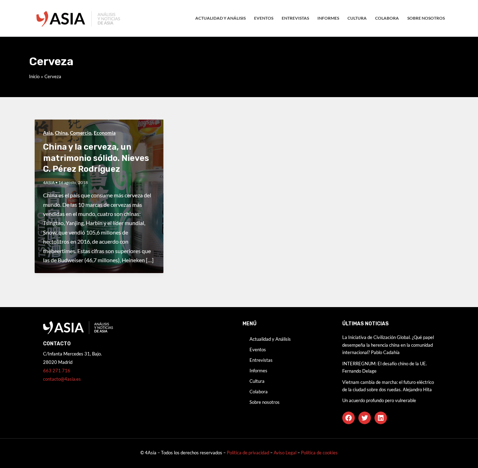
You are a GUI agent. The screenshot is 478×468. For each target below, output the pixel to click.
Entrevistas (295, 18)
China (61, 133)
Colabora (387, 18)
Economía (104, 133)
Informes (328, 18)
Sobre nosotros (426, 18)
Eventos (263, 18)
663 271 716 (56, 370)
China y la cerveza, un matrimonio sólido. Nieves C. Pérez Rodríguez (96, 158)
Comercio (80, 133)
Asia (47, 133)
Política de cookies (319, 452)
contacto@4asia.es (62, 379)
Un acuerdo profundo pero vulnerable (379, 400)
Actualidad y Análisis (220, 18)
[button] (348, 418)
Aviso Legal (285, 452)
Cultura (357, 18)
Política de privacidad (248, 452)
